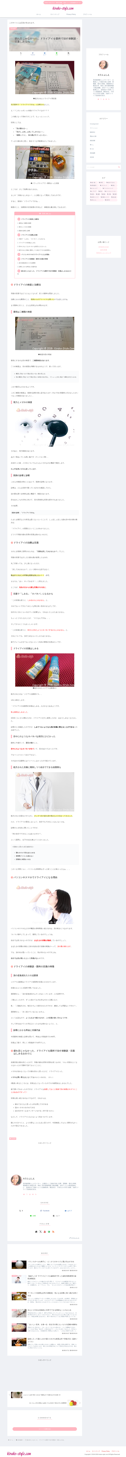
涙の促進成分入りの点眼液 (27, 263)
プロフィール (115, 1451)
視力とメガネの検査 (25, 227)
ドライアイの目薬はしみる (27, 242)
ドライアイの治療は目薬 (29, 235)
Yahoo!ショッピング (103, 253)
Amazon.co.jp (104, 247)
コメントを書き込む (45, 1429)
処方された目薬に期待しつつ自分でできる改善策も (35, 250)
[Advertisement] (44, 1157)
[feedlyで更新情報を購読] (33, 1194)
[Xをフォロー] (27, 1194)
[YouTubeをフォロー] (30, 1194)
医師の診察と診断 (24, 230)
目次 (43, 213)
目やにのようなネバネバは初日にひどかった (32, 246)
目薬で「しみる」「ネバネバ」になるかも (32, 239)
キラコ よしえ (29, 1178)
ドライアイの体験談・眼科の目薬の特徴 (34, 259)
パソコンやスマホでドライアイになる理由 (35, 254)
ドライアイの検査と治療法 (30, 219)
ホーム (88, 1451)
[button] (68, 54)
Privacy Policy (106, 1451)
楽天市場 (103, 250)
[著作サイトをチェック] (24, 1194)
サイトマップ (96, 1451)
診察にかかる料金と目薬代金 (28, 266)
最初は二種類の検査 (25, 223)
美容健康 (13, 1138)
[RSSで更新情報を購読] (36, 1194)
